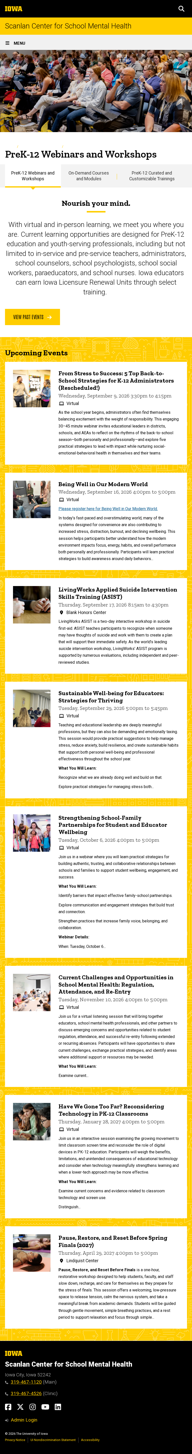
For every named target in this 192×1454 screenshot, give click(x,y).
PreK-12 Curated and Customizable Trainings (152, 176)
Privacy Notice (15, 1440)
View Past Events (29, 316)
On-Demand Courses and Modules (88, 176)
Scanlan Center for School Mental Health (68, 26)
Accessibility (90, 1440)
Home (9, 146)
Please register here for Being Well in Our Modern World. (108, 508)
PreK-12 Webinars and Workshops (32, 176)
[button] (181, 8)
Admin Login (24, 1420)
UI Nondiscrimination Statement (53, 1440)
